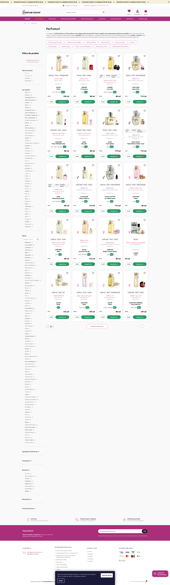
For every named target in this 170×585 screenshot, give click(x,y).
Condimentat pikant (31, 120)
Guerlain (28, 318)
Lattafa (28, 409)
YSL (27, 295)
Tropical (28, 148)
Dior (27, 270)
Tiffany (28, 349)
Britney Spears (30, 285)
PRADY (28, 491)
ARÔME (28, 478)
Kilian (27, 252)
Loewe (28, 333)
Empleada (28, 481)
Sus (51, 326)
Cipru (27, 209)
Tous (27, 371)
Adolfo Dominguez (31, 379)
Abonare (145, 531)
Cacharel (28, 303)
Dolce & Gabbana (30, 265)
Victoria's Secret (30, 298)
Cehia (90, 551)
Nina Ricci (28, 341)
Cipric (27, 214)
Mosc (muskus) (30, 128)
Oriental (28, 168)
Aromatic (28, 183)
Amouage (28, 278)
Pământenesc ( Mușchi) (32, 143)
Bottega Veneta (30, 404)
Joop (27, 435)
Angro (58, 569)
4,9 (96, 5)
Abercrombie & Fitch (31, 356)
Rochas (28, 359)
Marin (27, 196)
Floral (28, 92)
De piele (28, 145)
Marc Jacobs (29, 326)
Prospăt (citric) (30, 163)
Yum (27, 414)
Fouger (28, 201)
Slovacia (90, 554)
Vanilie (28, 191)
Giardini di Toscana (31, 425)
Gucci (27, 316)
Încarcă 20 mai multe (97, 326)
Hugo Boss (29, 255)
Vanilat (28, 221)
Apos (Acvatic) (30, 135)
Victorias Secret (30, 402)
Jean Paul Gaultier (31, 366)
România (90, 559)
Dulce (28, 105)
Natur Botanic (30, 486)
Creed (27, 394)
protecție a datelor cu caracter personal (137, 535)
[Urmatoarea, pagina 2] (142, 326)
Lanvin (27, 387)
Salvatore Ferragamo (31, 399)
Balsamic (28, 166)
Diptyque (28, 273)
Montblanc (29, 407)
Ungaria (90, 556)
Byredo (28, 384)
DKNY (27, 305)
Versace (28, 283)
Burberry (28, 300)
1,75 (53, 92)
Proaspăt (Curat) (30, 110)
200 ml (63, 92)
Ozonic (28, 140)
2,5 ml (82, 92)
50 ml (59, 92)
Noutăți (28, 78)
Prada (27, 328)
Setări (61, 581)
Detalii (51, 101)
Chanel (28, 290)
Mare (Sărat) (29, 133)
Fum (27, 161)
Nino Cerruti (29, 376)
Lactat (27, 178)
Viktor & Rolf (29, 430)
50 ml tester (110, 92)
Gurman (28, 219)
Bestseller (28, 80)
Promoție (28, 75)
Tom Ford (28, 250)
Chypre (28, 138)
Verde (27, 125)
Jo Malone (29, 247)
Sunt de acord (106, 575)
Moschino (28, 257)
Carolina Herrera (30, 336)
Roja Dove (28, 242)
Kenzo (27, 354)
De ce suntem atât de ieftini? (30, 5)
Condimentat (29, 171)
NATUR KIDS (29, 488)
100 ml (111, 146)
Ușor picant (29, 224)
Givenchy (28, 313)
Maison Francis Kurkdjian (33, 280)
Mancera (28, 437)
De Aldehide (29, 158)
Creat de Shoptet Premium (138, 581)
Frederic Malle (30, 440)
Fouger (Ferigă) (30, 130)
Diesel (27, 288)
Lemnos (28, 95)
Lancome (28, 323)
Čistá (27, 204)
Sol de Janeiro (30, 442)
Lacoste (28, 321)
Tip (26, 73)
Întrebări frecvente (61, 559)
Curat (27, 173)
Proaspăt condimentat (32, 115)
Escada (28, 351)
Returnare (59, 562)
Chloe (27, 293)
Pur (27, 193)
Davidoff (28, 331)
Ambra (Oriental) (30, 100)
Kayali (27, 422)
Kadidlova (28, 226)
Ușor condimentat (31, 118)
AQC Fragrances (30, 476)
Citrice (28, 188)
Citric (27, 176)
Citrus (27, 211)
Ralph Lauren (29, 311)
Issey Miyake (29, 374)
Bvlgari (28, 338)
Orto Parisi (29, 417)
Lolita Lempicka (30, 346)
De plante (28, 150)
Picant (27, 186)
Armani (28, 260)
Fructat (28, 102)
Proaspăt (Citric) (30, 97)
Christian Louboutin (31, 397)
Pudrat (28, 123)
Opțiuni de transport (61, 567)
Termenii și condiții (61, 564)
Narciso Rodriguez (31, 361)
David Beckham (30, 389)
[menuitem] (26, 19)
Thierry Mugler (30, 344)
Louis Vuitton (29, 245)
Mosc (27, 199)
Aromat (28, 107)
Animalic (28, 153)
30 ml (56, 92)
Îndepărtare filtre (32, 60)
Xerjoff (28, 419)
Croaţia (90, 561)
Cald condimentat (31, 112)
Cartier (28, 392)
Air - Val (28, 473)
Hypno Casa (29, 483)
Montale (28, 275)
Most (27, 216)
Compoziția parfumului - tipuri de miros (67, 553)
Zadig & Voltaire (30, 432)
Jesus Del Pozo (30, 364)
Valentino (28, 381)
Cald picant (29, 206)
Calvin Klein (29, 268)
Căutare (103, 12)
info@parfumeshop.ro (35, 553)
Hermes (28, 369)
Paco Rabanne (30, 308)
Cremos (28, 181)
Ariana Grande (30, 262)
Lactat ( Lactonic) (31, 155)
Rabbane (28, 412)
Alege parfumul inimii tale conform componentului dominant (65, 556)
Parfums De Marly (31, 427)
